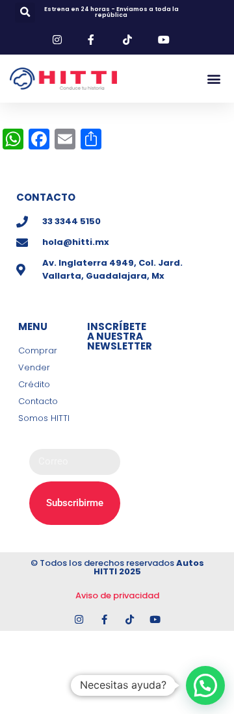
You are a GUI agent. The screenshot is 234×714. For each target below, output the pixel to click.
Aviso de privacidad (117, 595)
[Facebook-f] (104, 619)
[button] (25, 13)
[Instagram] (79, 619)
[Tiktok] (130, 619)
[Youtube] (155, 619)
